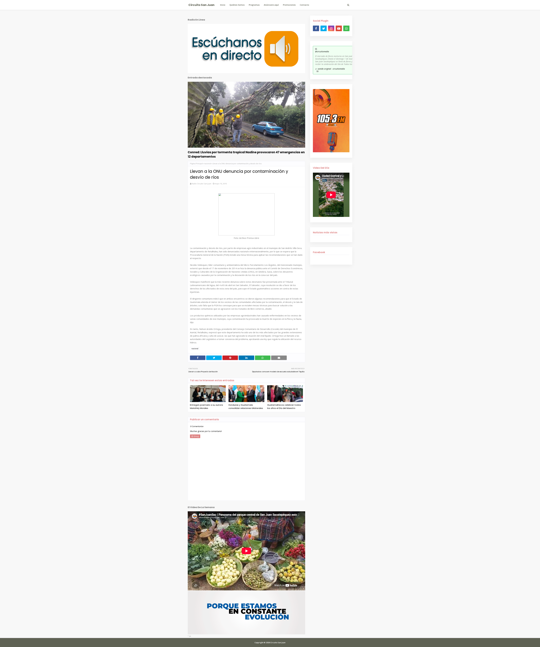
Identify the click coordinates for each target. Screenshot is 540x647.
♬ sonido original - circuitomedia (330, 68)
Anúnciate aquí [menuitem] (271, 5)
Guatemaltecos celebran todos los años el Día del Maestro (284, 406)
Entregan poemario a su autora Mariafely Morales (206, 406)
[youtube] (339, 28)
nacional (207, 163)
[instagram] (331, 28)
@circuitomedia (322, 51)
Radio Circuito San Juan (201, 183)
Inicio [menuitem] (222, 5)
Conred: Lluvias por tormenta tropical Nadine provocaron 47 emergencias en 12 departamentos (246, 154)
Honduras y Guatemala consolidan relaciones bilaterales (246, 406)
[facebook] (316, 28)
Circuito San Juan (201, 5)
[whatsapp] (346, 28)
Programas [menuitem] (254, 5)
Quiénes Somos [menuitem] (237, 5)
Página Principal (196, 163)
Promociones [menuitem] (289, 5)
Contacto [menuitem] (304, 5)
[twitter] (323, 28)
